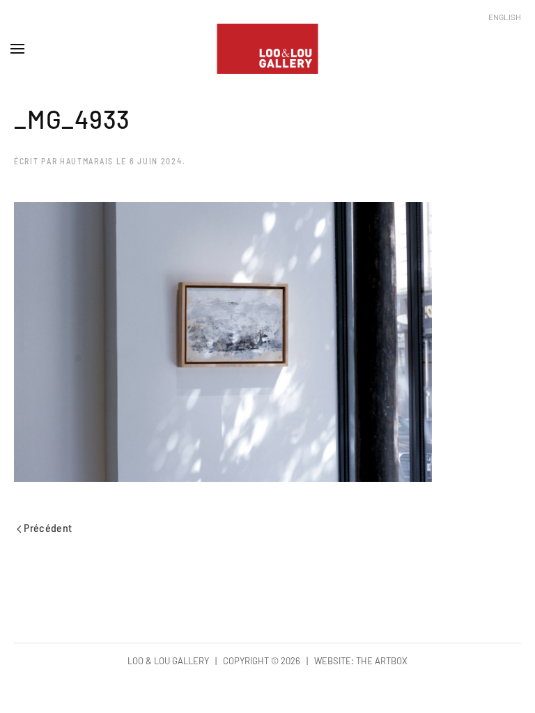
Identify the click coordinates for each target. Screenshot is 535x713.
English (504, 17)
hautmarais (87, 161)
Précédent (47, 527)
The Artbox (382, 660)
